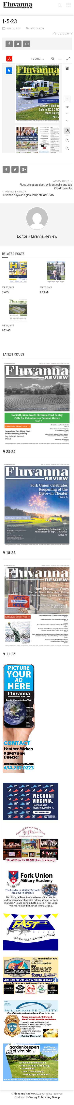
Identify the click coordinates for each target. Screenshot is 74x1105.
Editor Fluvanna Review (37, 236)
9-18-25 (9, 553)
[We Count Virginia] (30, 801)
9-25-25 (9, 451)
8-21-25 (6, 330)
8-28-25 (44, 292)
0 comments (65, 33)
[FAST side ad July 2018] (30, 931)
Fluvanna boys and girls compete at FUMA (28, 195)
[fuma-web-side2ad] (31, 888)
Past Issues (37, 28)
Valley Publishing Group (44, 1097)
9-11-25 (9, 654)
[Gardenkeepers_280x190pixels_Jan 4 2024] (30, 1062)
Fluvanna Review (24, 1093)
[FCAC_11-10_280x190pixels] (30, 844)
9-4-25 (5, 292)
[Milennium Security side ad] (30, 1018)
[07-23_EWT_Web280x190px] (30, 975)
